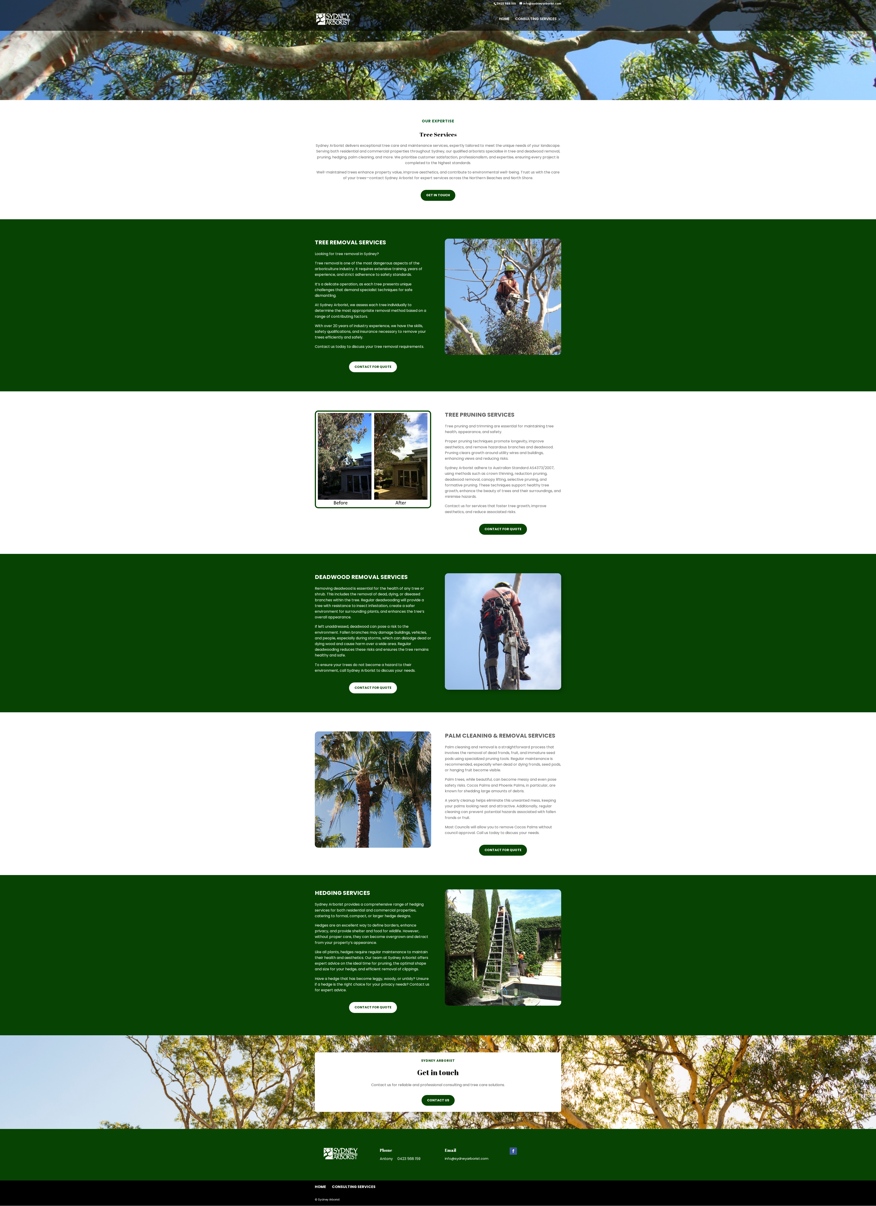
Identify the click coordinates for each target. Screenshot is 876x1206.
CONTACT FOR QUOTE (373, 366)
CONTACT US (438, 1100)
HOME (504, 19)
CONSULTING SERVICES (536, 19)
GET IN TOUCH (438, 195)
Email (450, 1150)
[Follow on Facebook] (513, 1151)
